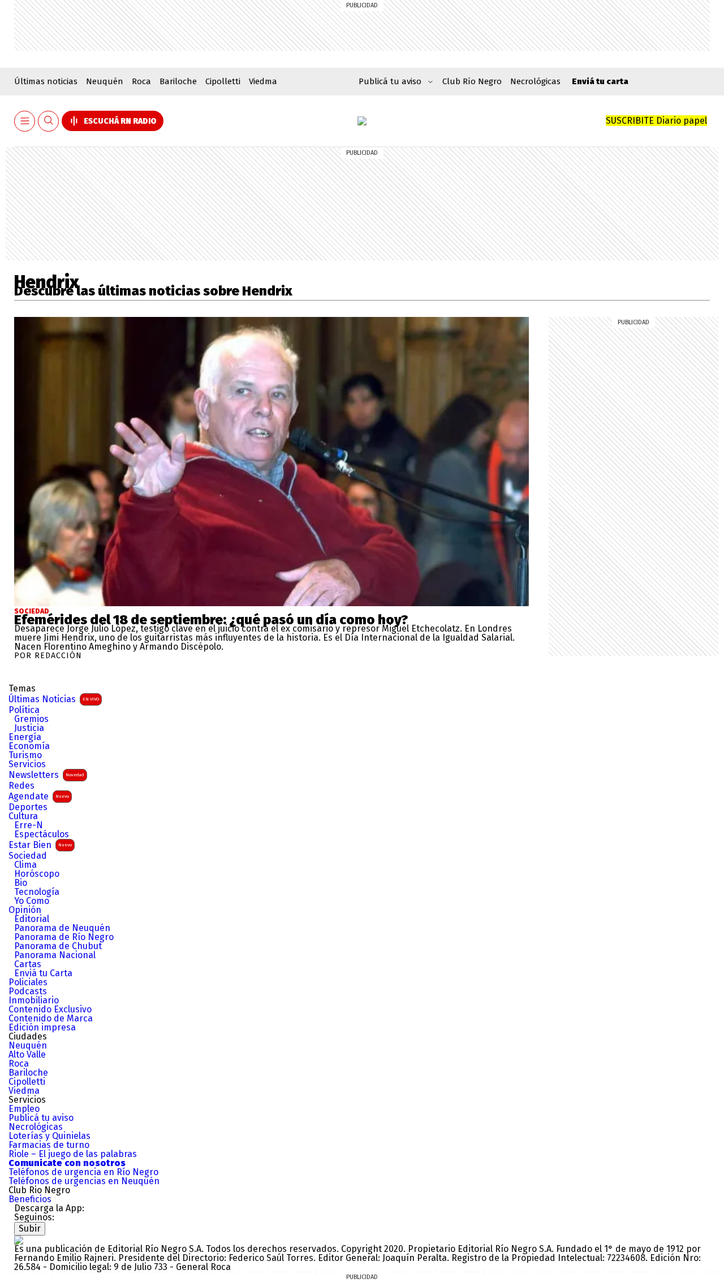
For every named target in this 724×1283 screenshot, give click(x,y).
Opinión (24, 910)
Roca (141, 81)
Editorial (31, 919)
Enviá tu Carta (43, 973)
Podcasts (27, 991)
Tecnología (36, 892)
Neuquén (104, 81)
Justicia (29, 728)
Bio (20, 883)
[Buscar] (48, 121)
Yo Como (31, 901)
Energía (24, 737)
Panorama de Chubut (58, 946)
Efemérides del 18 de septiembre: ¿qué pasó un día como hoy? (211, 620)
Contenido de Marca (50, 1018)
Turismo (25, 755)
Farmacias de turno (48, 1145)
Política (24, 710)
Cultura (23, 816)
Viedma (263, 81)
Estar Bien (40, 845)
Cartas (27, 964)
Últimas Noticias (53, 699)
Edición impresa (42, 1027)
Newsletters (46, 774)
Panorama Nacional (55, 955)
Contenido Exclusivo (50, 1009)
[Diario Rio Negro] (18, 1239)
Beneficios (29, 1199)
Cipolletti (222, 81)
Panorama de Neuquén (62, 928)
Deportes (28, 807)
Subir (30, 1228)
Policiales (28, 982)
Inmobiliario (33, 1000)
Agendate (38, 796)
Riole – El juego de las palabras (72, 1154)
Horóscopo (36, 873)
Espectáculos (41, 834)
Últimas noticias (45, 81)
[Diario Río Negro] (362, 120)
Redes (21, 785)
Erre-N (28, 825)
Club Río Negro (472, 81)
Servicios (27, 764)
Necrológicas (535, 81)
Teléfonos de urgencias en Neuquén (84, 1181)
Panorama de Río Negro (64, 937)
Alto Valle (27, 1054)
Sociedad (31, 611)
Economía (29, 746)
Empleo (24, 1109)
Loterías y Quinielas (49, 1136)
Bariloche (178, 81)
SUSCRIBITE (656, 120)
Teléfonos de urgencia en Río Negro (83, 1172)
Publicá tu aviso (41, 1118)
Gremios (31, 719)
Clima (25, 864)
